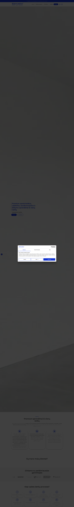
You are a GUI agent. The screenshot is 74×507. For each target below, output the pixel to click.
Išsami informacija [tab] (37, 249)
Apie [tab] (50, 249)
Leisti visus (49, 259)
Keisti (36, 259)
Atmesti (25, 259)
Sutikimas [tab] (24, 249)
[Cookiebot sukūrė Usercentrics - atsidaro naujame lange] (51, 247)
